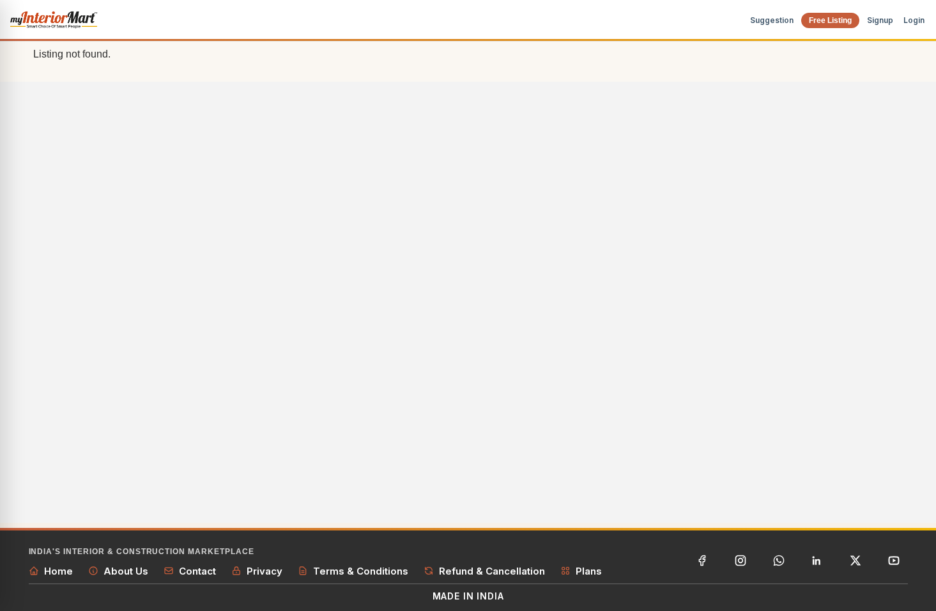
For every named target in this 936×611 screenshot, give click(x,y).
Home (58, 571)
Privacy (264, 571)
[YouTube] (894, 560)
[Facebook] (702, 560)
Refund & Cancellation (492, 571)
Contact (197, 571)
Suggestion (772, 20)
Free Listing (830, 20)
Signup (880, 20)
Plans (589, 571)
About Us (126, 571)
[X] (855, 560)
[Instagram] (740, 560)
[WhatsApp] (779, 560)
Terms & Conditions (360, 571)
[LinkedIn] (817, 560)
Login (913, 20)
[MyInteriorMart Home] (53, 20)
